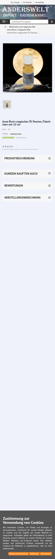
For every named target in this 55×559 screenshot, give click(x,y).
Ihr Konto (27, 2)
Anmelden (39, 2)
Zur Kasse (15, 2)
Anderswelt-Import (15, 134)
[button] (27, 174)
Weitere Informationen (18, 554)
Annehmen (46, 554)
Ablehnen (34, 554)
